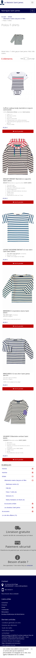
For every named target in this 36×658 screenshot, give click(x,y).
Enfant (4, 476)
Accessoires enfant (10, 504)
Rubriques (5, 10)
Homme (4, 472)
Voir (22, 59)
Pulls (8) (8, 488)
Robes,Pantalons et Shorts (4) (15, 500)
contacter (29, 565)
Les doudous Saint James (12, 507)
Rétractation (5, 612)
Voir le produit (18, 131)
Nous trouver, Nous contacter (10, 594)
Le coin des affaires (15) (9, 515)
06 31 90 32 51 (9, 590)
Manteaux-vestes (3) (12, 484)
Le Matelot (8, 2)
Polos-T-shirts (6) (11, 492)
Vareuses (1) (10, 496)
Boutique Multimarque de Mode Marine (13, 614)
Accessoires (5, 511)
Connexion (5, 602)
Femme (4, 469)
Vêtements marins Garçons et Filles (15, 480)
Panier (3, 607)
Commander (5, 609)
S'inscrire (4, 605)
